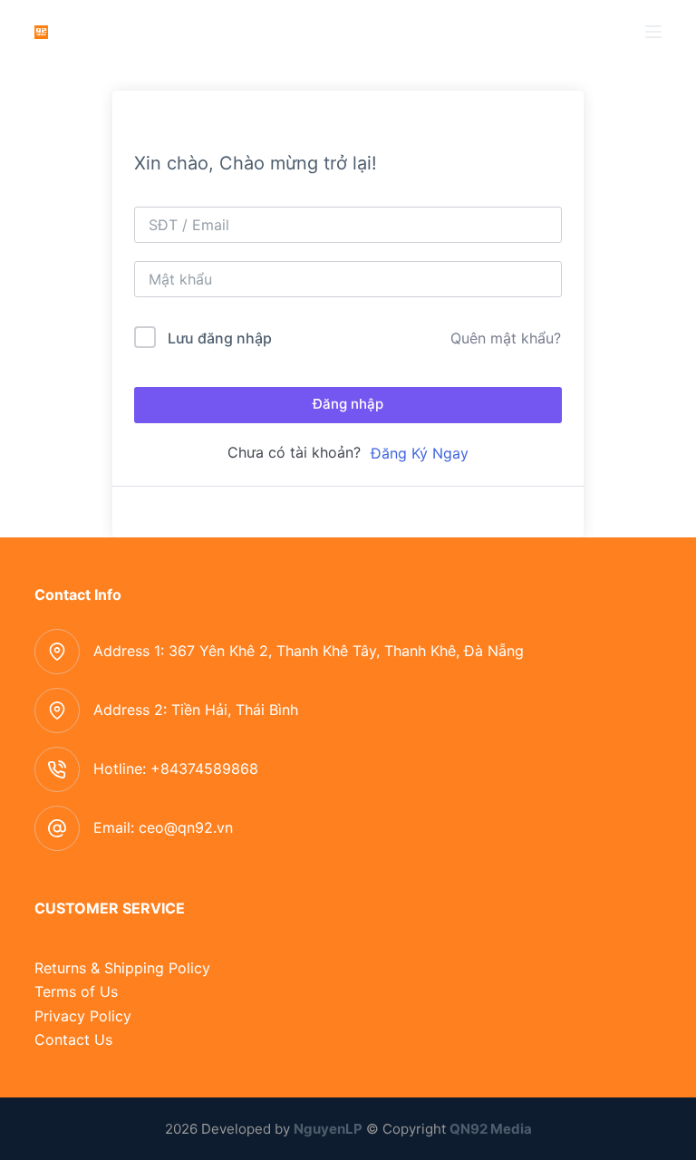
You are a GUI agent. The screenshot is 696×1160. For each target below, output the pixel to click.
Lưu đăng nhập (220, 338)
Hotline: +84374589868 (175, 768)
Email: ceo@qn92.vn (163, 827)
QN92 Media (491, 1128)
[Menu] (653, 32)
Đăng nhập (348, 403)
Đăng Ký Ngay (420, 453)
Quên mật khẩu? (505, 338)
